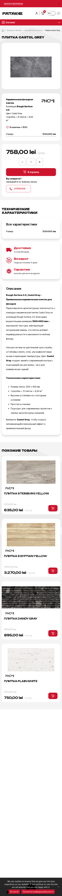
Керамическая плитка (33, 30)
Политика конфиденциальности (38, 891)
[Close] (59, 3)
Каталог (10, 22)
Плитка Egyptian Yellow (25, 556)
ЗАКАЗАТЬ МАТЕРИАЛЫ (13, 4)
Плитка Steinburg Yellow (26, 493)
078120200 (20, 188)
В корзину (33, 172)
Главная (3, 30)
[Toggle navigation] (58, 13)
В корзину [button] (53, 508)
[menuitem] (51, 13)
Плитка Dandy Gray (20, 618)
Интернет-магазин (14, 30)
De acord (14, 891)
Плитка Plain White (20, 681)
